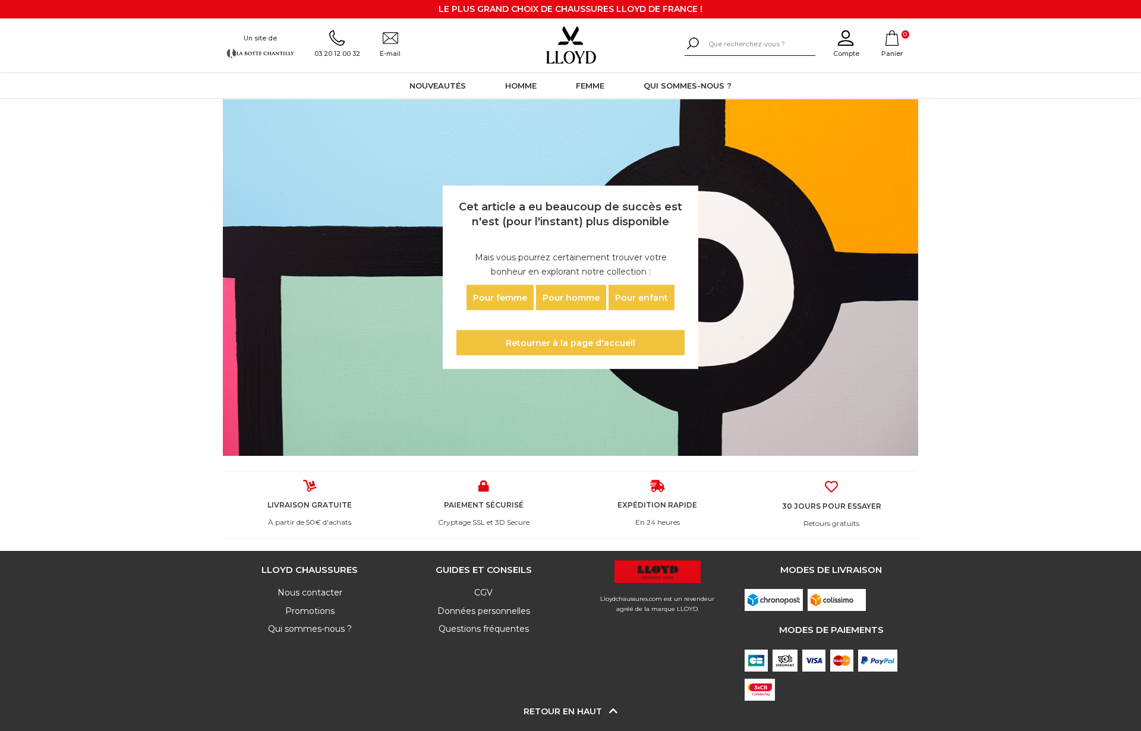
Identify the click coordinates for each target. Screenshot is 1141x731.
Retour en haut (564, 711)
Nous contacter (310, 592)
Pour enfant (641, 297)
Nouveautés (437, 85)
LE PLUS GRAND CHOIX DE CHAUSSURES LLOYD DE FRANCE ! (570, 9)
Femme (590, 85)
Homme (521, 85)
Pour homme (571, 297)
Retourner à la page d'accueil (570, 343)
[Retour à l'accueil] (570, 45)
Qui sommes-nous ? (688, 85)
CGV (483, 592)
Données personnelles (483, 611)
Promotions (310, 611)
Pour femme (500, 297)
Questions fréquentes (484, 628)
